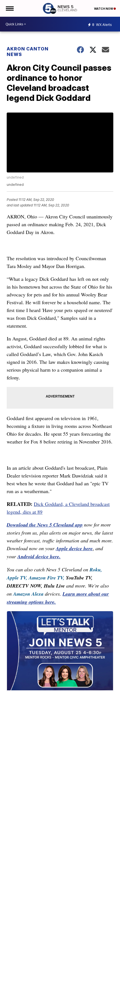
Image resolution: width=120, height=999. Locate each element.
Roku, (96, 569)
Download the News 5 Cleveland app (45, 524)
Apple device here (74, 548)
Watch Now (104, 8)
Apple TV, (17, 577)
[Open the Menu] (9, 8)
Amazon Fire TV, (46, 577)
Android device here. (39, 556)
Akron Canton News (28, 51)
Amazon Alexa (28, 593)
